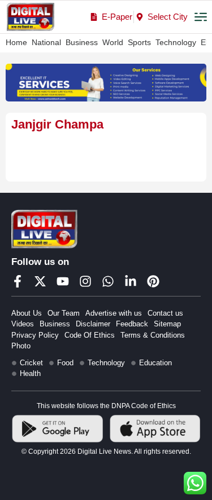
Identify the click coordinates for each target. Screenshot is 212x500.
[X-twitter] (40, 281)
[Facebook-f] (17, 281)
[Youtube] (63, 281)
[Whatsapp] (108, 281)
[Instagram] (85, 281)
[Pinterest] (153, 281)
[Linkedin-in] (130, 281)
